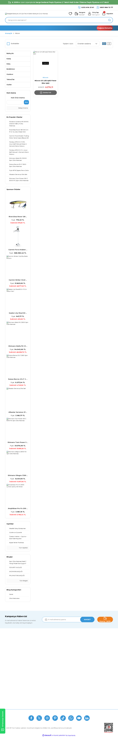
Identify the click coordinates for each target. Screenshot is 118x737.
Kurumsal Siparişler (12, 692)
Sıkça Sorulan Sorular (53, 712)
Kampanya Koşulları (49, 701)
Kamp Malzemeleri (86, 683)
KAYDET (87, 619)
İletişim (84, 712)
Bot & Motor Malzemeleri (88, 692)
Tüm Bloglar (23, 580)
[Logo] (26, 14)
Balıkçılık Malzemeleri (87, 679)
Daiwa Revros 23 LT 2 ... (17, 379)
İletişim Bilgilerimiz (12, 701)
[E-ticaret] (58, 735)
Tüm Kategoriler (85, 701)
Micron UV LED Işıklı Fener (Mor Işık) (45, 82)
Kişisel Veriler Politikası (50, 692)
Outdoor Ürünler (85, 697)
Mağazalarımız (10, 688)
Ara (26, 102)
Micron (17, 33)
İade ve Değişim (48, 697)
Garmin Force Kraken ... (17, 250)
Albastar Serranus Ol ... (18, 412)
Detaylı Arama (23, 108)
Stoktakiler (15, 43)
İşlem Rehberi (10, 697)
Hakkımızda (9, 679)
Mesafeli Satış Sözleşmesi (51, 679)
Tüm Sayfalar (23, 548)
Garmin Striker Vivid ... (18, 280)
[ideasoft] (47, 735)
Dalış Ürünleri (84, 688)
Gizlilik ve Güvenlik (49, 683)
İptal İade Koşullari (49, 688)
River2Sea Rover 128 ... (18, 216)
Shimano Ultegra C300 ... (18, 475)
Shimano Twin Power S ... (18, 442)
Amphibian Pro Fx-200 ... (18, 508)
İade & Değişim (71, 712)
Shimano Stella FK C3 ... (17, 346)
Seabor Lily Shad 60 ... (18, 313)
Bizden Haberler (11, 683)
